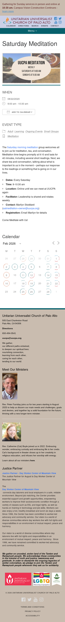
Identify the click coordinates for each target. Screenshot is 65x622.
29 (31, 258)
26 (31, 291)
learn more (8, 11)
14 (48, 275)
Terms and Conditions (32, 607)
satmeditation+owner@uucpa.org (21, 208)
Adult (10, 131)
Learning (19, 131)
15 (56, 275)
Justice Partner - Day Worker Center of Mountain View (29, 473)
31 (48, 258)
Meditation (13, 136)
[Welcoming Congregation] (42, 579)
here (32, 460)
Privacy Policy (33, 611)
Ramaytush (8, 555)
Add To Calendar (20, 112)
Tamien (49, 553)
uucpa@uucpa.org (11, 338)
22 (56, 283)
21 (48, 283)
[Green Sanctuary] (57, 579)
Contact (55, 26)
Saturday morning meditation (22, 147)
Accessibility (33, 616)
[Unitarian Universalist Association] (18, 579)
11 (23, 275)
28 (23, 258)
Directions (23, 26)
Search (35, 26)
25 (23, 291)
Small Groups (51, 131)
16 (6, 283)
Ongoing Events (34, 131)
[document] (32, 169)
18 (23, 283)
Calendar (11, 26)
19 (31, 283)
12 (31, 275)
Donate (44, 26)
